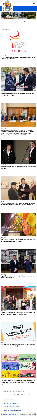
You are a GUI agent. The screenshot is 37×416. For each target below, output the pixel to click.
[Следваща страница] (33, 394)
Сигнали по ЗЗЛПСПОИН (11, 406)
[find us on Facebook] (8, 414)
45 (15, 395)
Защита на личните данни (12, 410)
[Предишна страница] (3, 394)
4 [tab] (28, 16)
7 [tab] (33, 16)
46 (18, 395)
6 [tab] (31, 16)
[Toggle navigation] (34, 3)
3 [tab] (26, 16)
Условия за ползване (10, 403)
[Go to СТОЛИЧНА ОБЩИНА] (7, 5)
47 (22, 395)
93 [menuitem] (30, 395)
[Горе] (35, 414)
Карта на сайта (9, 400)
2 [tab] (24, 16)
